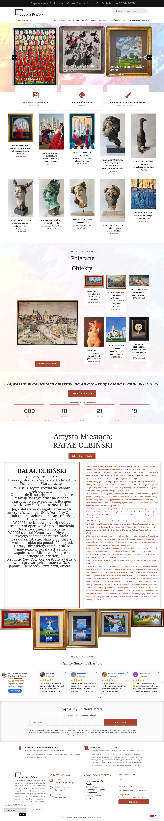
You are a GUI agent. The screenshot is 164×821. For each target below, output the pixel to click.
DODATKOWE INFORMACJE (97, 775)
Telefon (58, 794)
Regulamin (90, 784)
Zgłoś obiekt (115, 20)
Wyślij (22, 814)
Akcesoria (103, 20)
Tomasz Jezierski (144, 673)
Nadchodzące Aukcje (82, 102)
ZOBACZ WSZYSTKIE (47, 364)
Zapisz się (134, 802)
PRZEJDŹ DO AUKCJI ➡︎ (82, 393)
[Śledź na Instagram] (126, 779)
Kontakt (145, 20)
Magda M (110, 673)
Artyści (85, 20)
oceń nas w (14, 691)
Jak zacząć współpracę (95, 790)
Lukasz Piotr (80, 673)
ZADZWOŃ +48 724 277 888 (28, 20)
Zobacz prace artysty (82, 456)
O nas (125, 20)
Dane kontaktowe (60, 775)
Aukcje (94, 20)
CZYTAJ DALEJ (37, 809)
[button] (14, 57)
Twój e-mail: (124, 794)
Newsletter (125, 786)
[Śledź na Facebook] (120, 779)
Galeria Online (74, 20)
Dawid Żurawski (51, 673)
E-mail (57, 779)
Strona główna (59, 20)
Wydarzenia (135, 20)
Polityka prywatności (94, 781)
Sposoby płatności (93, 795)
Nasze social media (126, 774)
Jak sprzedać (91, 793)
